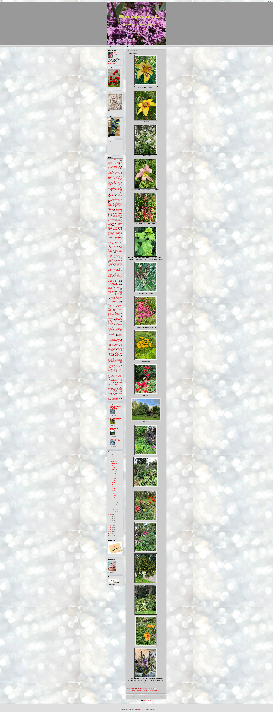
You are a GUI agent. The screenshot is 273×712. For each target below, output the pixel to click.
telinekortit (117, 362)
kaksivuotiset (119, 209)
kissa (116, 228)
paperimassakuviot (119, 296)
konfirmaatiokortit (111, 233)
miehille (109, 276)
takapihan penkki (111, 356)
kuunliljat (110, 247)
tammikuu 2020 (111, 360)
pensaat (155, 690)
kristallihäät (110, 242)
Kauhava (118, 215)
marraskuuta (114, 463)
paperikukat (110, 296)
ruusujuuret (120, 334)
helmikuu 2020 (118, 184)
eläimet (117, 172)
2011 (111, 535)
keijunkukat (114, 217)
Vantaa (111, 387)
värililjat (120, 393)
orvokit (115, 292)
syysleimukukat (118, 352)
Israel (113, 194)
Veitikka (110, 388)
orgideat (119, 291)
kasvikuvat (118, 213)
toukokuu (111, 365)
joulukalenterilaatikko (115, 199)
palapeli (109, 294)
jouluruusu (119, 204)
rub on (116, 333)
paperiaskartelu (116, 294)
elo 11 (113, 484)
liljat (153, 690)
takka (121, 356)
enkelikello (110, 174)
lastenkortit (118, 255)
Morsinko (117, 52)
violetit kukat (117, 391)
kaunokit (109, 216)
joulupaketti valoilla (111, 204)
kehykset (120, 216)
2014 (111, 529)
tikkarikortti (120, 364)
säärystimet (119, 353)
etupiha (110, 177)
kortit (120, 236)
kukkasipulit (110, 243)
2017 (111, 523)
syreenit (110, 352)
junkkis (111, 208)
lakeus (109, 254)
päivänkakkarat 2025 (113, 323)
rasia (120, 327)
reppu (116, 329)
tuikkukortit (118, 365)
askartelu (114, 166)
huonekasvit (113, 188)
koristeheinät (110, 234)
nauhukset (110, 286)
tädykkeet (120, 376)
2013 (111, 531)
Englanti (118, 173)
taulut (111, 362)
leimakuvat (110, 259)
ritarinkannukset (115, 330)
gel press (118, 177)
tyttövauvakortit (111, 376)
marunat (111, 273)
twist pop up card (117, 375)
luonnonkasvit (116, 264)
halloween (114, 179)
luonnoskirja (110, 265)
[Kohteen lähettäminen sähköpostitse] (150, 688)
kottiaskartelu (118, 241)
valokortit (116, 384)
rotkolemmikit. (110, 333)
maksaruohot (117, 269)
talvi (110, 358)
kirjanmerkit (110, 227)
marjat (116, 271)
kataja (114, 215)
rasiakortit (110, 328)
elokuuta (113, 469)
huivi (109, 188)
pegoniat (118, 298)
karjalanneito (118, 211)
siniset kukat (118, 344)
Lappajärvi (110, 255)
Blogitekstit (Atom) (147, 700)
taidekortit (117, 354)
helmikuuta (113, 509)
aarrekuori (111, 160)
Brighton (109, 171)
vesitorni (115, 388)
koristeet (118, 233)
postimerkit (118, 314)
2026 (111, 454)
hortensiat (144, 690)
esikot (116, 176)
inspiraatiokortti (110, 193)
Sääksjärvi (112, 353)
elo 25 (113, 473)
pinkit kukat (111, 309)
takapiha (118, 355)
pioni (120, 309)
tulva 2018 (119, 369)
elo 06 (113, 488)
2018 (111, 522)
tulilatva (118, 366)
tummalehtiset (111, 371)
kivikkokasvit (114, 229)
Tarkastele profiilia (112, 63)
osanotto (120, 292)
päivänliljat (111, 324)
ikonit (119, 190)
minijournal (119, 276)
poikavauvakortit (111, 312)
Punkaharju (115, 318)
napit (109, 284)
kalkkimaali (110, 211)
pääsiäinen (120, 324)
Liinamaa (110, 260)
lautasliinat (110, 256)
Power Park (110, 315)
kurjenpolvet (115, 246)
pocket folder (118, 310)
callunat (118, 171)
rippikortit (120, 329)
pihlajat (113, 306)
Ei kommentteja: (143, 688)
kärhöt (110, 250)
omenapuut (110, 288)
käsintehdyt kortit (118, 250)
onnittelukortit (111, 290)
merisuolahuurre (117, 275)
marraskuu (120, 271)
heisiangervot (138, 690)
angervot (133, 690)
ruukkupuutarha (111, 334)
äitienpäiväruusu (114, 399)
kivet (121, 228)
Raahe (111, 327)
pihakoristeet (111, 305)
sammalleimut (111, 338)
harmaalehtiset (111, 182)
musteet (118, 280)
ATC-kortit (116, 168)
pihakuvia (160, 690)
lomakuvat (110, 263)
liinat (114, 260)
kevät (109, 226)
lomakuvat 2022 (118, 263)
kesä (118, 221)
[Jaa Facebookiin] (154, 688)
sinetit (119, 341)
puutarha (119, 320)
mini (114, 276)
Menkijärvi (110, 275)
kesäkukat (111, 223)
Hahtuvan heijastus (114, 439)
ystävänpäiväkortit (116, 398)
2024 (111, 458)
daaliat (109, 172)
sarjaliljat (120, 338)
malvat (109, 270)
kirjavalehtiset (117, 227)
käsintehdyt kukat (112, 251)
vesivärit (120, 388)
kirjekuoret (110, 228)
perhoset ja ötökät (118, 302)
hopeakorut (110, 187)
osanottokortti (112, 293)
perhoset (110, 302)
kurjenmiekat (118, 245)
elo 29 (113, 471)
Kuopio (118, 243)
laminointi (114, 254)
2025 (111, 456)
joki (117, 195)
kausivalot (115, 216)
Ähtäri (109, 399)
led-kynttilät (118, 256)
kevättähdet (118, 225)
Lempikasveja (128, 46)
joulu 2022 (119, 196)
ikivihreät (115, 190)
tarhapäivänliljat (130, 692)
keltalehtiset (117, 220)
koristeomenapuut (112, 235)
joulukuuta (113, 461)
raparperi (115, 327)
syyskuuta (113, 467)
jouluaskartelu (111, 198)
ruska (120, 333)
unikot (120, 377)
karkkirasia (110, 213)
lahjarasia (118, 252)
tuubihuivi (109, 375)
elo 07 (113, 486)
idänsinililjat (118, 189)
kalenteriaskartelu (115, 210)
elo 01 (113, 497)
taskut (121, 361)
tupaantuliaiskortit (117, 374)
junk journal (119, 206)
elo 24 (113, 474)
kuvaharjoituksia (118, 247)
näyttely (118, 287)
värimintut (113, 394)
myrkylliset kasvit (112, 283)
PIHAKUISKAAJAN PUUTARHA (114, 429)
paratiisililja (113, 298)
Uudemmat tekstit (131, 696)
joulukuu (113, 202)
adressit (118, 160)
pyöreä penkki (116, 321)
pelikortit (114, 299)
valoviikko (120, 385)
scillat (118, 339)
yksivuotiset (116, 395)
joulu (121, 195)
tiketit (114, 364)
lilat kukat (119, 260)
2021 (109, 159)
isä (119, 194)
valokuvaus (110, 385)
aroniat (114, 164)
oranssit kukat (111, 291)
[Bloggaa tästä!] (151, 688)
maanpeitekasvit (112, 268)
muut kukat (112, 282)
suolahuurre (120, 349)
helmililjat (110, 185)
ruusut (111, 335)
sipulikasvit (115, 345)
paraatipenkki (119, 297)
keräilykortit (110, 221)
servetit (109, 340)
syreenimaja (118, 350)
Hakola (109, 179)
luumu (117, 265)
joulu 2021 (113, 196)
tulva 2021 (110, 370)
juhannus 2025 (117, 205)
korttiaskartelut (111, 238)
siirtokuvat (113, 341)
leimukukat (116, 259)
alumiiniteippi (110, 163)
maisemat (110, 269)
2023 (111, 459)
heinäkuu (109, 183)
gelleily (109, 178)
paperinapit (112, 297)
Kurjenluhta (110, 245)
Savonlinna (113, 339)
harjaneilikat (115, 181)
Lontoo (109, 264)
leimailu (119, 257)
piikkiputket (119, 306)
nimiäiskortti (110, 287)
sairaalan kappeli (118, 336)
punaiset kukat (113, 317)
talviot (112, 359)
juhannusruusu (111, 206)
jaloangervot (148, 690)
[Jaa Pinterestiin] (155, 688)
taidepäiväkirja (111, 355)
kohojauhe (110, 232)
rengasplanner (110, 329)
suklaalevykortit (111, 349)
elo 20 (113, 476)
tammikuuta (114, 511)
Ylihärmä (109, 397)
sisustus (110, 347)
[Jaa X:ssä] (152, 688)
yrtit (109, 398)
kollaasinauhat (117, 232)
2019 (111, 520)
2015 (111, 527)
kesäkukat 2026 (116, 224)
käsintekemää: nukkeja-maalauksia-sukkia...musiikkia (115, 407)
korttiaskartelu (115, 237)
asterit (117, 167)
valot (116, 385)
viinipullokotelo (112, 390)
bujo (114, 171)
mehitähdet (118, 274)
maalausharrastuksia (112, 266)
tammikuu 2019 (118, 359)
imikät (118, 192)
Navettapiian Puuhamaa (115, 418)
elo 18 (113, 478)
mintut (109, 277)
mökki (119, 283)
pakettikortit (119, 293)
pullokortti (118, 315)
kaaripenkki (110, 209)
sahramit (110, 336)
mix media (115, 277)
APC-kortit (110, 164)
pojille (118, 312)
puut (111, 320)
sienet (121, 340)
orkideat (109, 292)
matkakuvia (110, 274)
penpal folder (120, 299)
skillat (115, 347)
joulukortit (119, 200)
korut (115, 239)
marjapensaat (110, 271)
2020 (111, 518)
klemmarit (118, 231)
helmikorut (110, 184)
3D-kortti (114, 159)
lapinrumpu (119, 254)
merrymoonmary (140, 709)
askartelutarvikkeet (111, 167)
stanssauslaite (114, 348)
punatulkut (110, 318)
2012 (111, 533)
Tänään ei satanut (132, 53)
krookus (117, 242)
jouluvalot (110, 205)
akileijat (117, 162)
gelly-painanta (117, 178)
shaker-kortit (114, 340)
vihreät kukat (112, 389)
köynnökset (110, 252)
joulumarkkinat (117, 203)
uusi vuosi (116, 379)
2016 (111, 525)
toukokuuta (113, 504)
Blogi (110, 46)
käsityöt (119, 251)
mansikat (118, 270)
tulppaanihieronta (118, 367)
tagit (109, 354)
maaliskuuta (114, 507)
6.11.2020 (120, 159)
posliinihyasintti (117, 313)
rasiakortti (118, 328)
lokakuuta (113, 465)
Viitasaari (118, 390)
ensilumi (115, 174)
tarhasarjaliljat (136, 692)
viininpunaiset (119, 389)
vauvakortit (117, 387)
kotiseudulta (110, 241)
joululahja (109, 203)
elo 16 (113, 480)
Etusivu (145, 696)
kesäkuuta (113, 502)
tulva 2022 (118, 370)
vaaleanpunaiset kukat (115, 380)
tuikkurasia (110, 366)
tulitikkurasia (110, 367)
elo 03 (113, 495)
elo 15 (113, 482)
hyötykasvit (120, 188)
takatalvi (117, 356)
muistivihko (112, 280)
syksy (111, 350)
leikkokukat (110, 257)
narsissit (115, 284)
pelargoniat (110, 299)
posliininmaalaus (111, 314)
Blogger (152, 709)
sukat (119, 348)
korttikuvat (119, 238)
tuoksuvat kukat (116, 372)
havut (119, 182)
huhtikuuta (113, 506)
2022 (111, 514)
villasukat (110, 391)
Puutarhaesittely (118, 46)
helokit (118, 185)
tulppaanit (110, 369)
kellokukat (111, 219)
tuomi (109, 374)
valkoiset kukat (117, 382)
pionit (109, 310)
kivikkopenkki (111, 231)
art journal (120, 164)
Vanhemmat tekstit (160, 696)
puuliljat (120, 318)
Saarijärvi (119, 335)
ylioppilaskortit (117, 397)
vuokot (114, 393)
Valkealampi (117, 409)
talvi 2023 (116, 358)
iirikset (109, 190)
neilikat (117, 286)
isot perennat (119, 193)
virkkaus (109, 393)
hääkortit (111, 189)
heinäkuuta (113, 500)
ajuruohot (110, 162)
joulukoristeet (111, 200)
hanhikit (120, 179)
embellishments (111, 173)
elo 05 (113, 490)
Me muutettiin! (118, 430)
